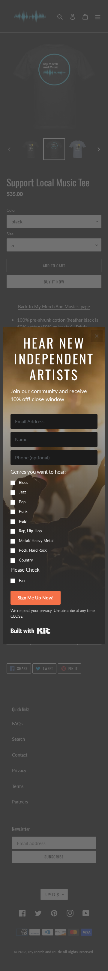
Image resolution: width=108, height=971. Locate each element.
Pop (22, 501)
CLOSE (16, 616)
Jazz (22, 492)
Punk (23, 511)
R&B (22, 521)
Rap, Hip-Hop (30, 530)
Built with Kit (30, 630)
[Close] (97, 336)
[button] (54, 515)
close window (48, 399)
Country (26, 560)
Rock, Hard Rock (33, 550)
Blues (23, 482)
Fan (22, 580)
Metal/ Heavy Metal (36, 540)
